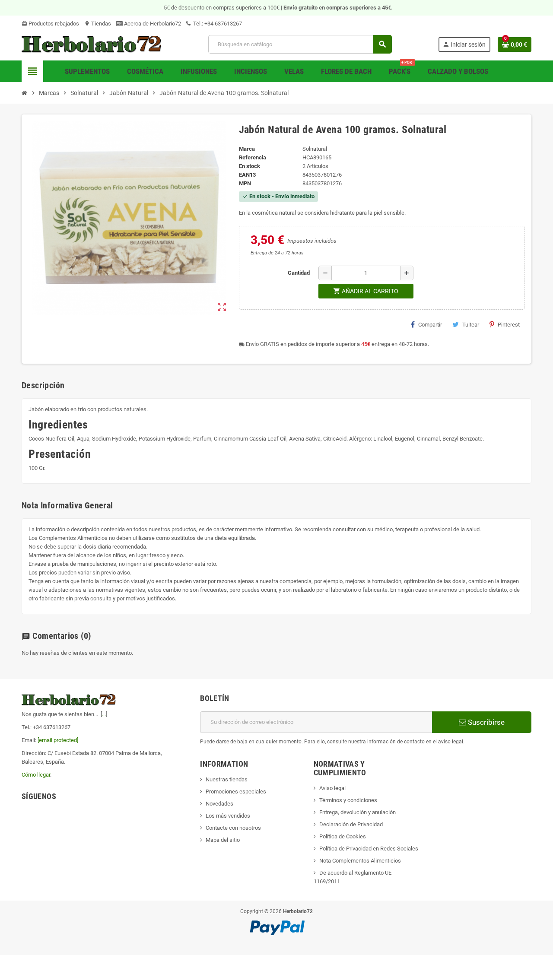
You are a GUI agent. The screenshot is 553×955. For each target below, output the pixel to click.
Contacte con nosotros (233, 828)
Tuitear (470, 324)
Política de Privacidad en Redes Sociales (368, 848)
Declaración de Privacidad (351, 824)
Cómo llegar (36, 774)
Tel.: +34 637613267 (217, 23)
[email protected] (58, 740)
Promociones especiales (236, 791)
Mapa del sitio (223, 840)
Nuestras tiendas (227, 779)
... (104, 714)
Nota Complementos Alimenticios (360, 860)
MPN (245, 183)
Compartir (430, 324)
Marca (247, 149)
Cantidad (299, 273)
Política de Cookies (342, 836)
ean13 (247, 174)
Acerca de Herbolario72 (152, 23)
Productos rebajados (50, 23)
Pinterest (509, 324)
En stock (249, 166)
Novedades (219, 803)
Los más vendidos (228, 815)
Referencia (252, 157)
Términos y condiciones (348, 800)
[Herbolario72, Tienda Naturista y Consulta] (92, 44)
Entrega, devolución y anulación (357, 812)
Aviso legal (332, 788)
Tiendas (97, 23)
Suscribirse (485, 722)
